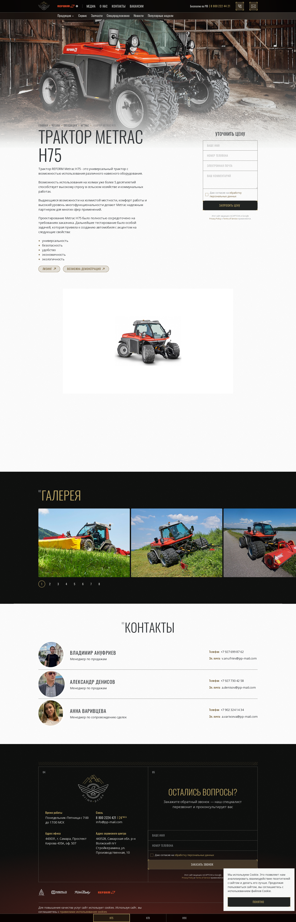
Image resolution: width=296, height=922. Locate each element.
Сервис (82, 15)
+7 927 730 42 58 (232, 681)
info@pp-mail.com (109, 822)
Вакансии (137, 6)
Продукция (64, 15)
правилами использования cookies (83, 912)
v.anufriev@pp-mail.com (239, 658)
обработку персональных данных (226, 194)
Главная (43, 125)
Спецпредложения (118, 15)
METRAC (85, 125)
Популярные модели (160, 15)
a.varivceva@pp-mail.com (240, 716)
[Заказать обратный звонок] (240, 6)
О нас (104, 6)
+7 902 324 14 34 (232, 710)
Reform (56, 125)
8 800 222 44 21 (220, 6)
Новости (139, 15)
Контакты (119, 6)
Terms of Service (230, 218)
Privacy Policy (215, 218)
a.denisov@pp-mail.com (239, 687)
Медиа (91, 6)
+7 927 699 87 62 (232, 652)
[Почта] (253, 6)
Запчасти (97, 15)
